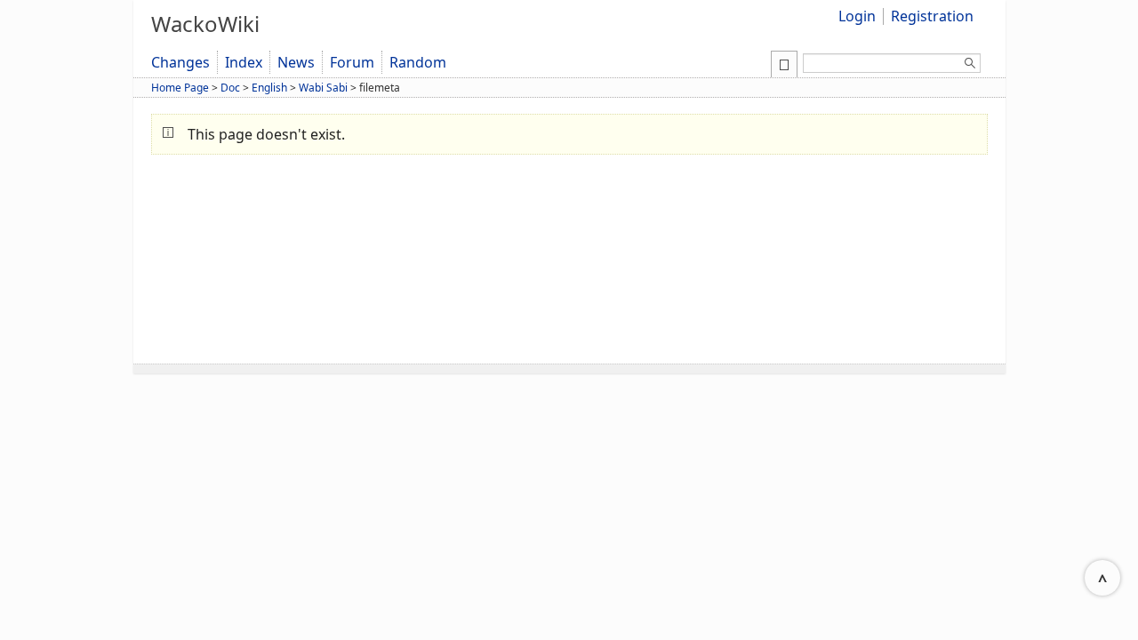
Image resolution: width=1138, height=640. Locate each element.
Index (243, 62)
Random (417, 62)
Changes (180, 62)
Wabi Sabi (323, 87)
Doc (230, 87)
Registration (932, 16)
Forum (352, 62)
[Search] (970, 65)
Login (857, 16)
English (269, 87)
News (296, 62)
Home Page (180, 87)
